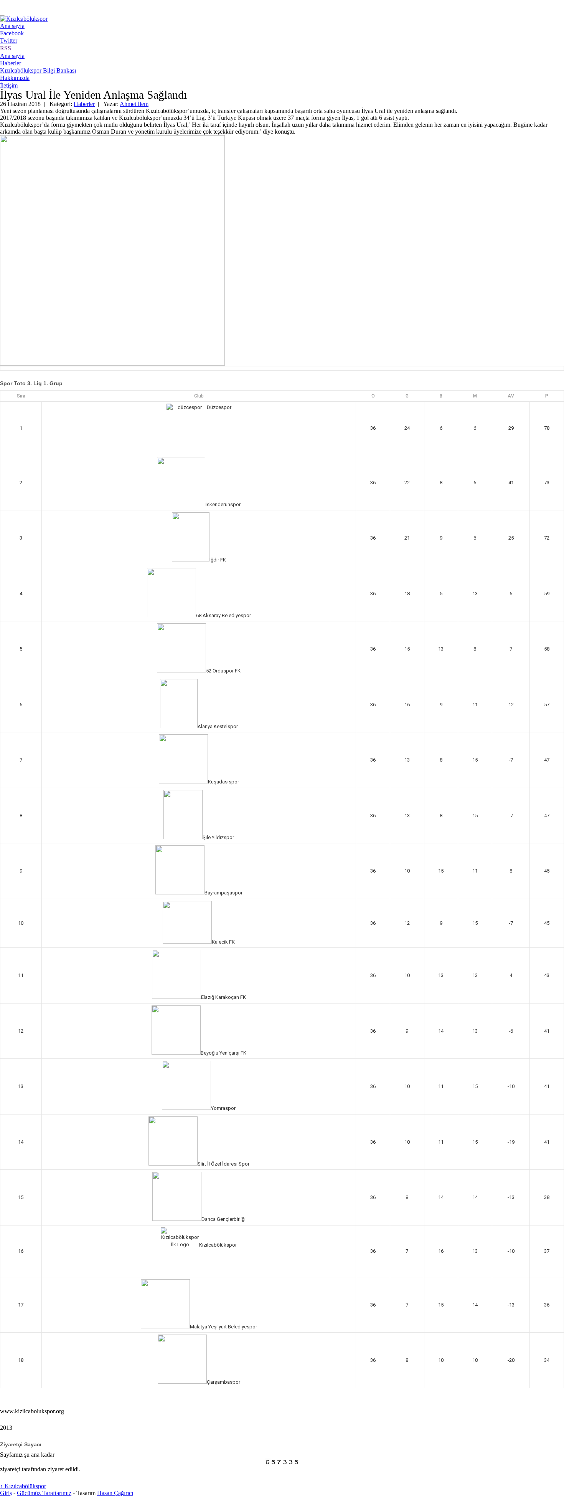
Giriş (6, 1493)
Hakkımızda (15, 78)
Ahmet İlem (134, 104)
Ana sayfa (12, 26)
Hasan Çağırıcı (115, 1493)
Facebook (12, 33)
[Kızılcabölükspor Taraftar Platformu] (24, 18)
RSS (5, 48)
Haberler (10, 63)
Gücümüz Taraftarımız (44, 1493)
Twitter (8, 40)
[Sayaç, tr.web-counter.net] (282, 1462)
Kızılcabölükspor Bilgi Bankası (38, 70)
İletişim (9, 85)
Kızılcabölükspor (23, 1486)
